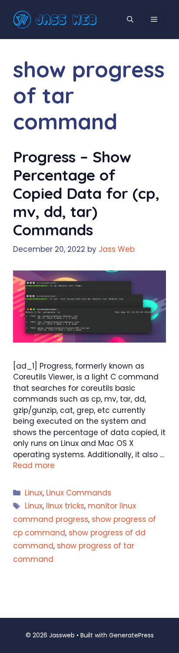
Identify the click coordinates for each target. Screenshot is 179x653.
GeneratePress (131, 635)
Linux (34, 493)
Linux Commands (78, 493)
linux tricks (65, 506)
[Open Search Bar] (130, 19)
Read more (34, 465)
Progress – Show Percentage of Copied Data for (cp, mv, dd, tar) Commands (86, 193)
